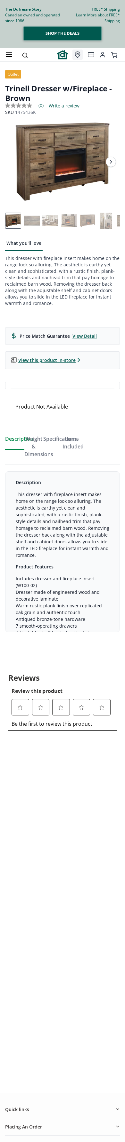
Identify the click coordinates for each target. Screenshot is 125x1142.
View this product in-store (47, 360)
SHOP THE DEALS (62, 33)
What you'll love (23, 243)
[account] (102, 54)
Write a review (64, 106)
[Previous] (14, 162)
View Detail (84, 336)
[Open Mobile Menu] (9, 55)
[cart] (114, 55)
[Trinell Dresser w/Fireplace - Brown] (62, 162)
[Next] (111, 162)
